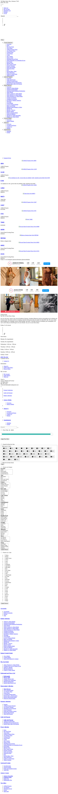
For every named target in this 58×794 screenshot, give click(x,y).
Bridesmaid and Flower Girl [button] (8, 673)
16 (11, 451)
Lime (6, 561)
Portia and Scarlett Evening (10, 768)
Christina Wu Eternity (9, 632)
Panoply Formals (8, 750)
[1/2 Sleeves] (5, 537)
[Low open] (5, 494)
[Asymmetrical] (4, 518)
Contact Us (6, 361)
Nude (6, 591)
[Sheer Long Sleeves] (5, 541)
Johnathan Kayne (8, 788)
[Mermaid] (4, 533)
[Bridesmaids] (7, 471)
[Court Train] (4, 521)
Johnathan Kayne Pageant (10, 708)
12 (50, 448)
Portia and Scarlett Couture (10, 711)
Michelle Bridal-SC (8, 669)
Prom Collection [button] (5, 727)
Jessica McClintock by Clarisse (11, 658)
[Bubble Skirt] (5, 483)
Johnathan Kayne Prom (9, 743)
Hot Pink (7, 579)
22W (40, 454)
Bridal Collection (8, 395)
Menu (2, 39)
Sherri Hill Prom (7, 757)
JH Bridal (6, 635)
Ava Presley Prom (8, 735)
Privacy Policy (7, 369)
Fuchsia (7, 581)
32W (27, 457)
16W (19, 454)
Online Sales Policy (8, 367)
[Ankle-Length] (4, 517)
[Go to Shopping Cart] (1, 4)
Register (6, 12)
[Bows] (4, 506)
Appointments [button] (7, 420)
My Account (7, 9)
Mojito (6, 556)
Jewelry (5, 614)
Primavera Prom (7, 753)
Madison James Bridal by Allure (11, 640)
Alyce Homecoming (8, 690)
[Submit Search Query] (17, 427)
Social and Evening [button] (5, 763)
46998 (2, 229)
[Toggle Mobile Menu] (1, 386)
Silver (6, 599)
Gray (6, 597)
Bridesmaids (7, 676)
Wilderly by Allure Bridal (10, 650)
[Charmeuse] (3, 510)
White (6, 600)
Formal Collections (8, 390)
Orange (7, 587)
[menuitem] (30, 8)
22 (29, 451)
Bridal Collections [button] (5, 618)
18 (17, 451)
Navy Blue (7, 570)
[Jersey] (3, 514)
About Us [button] (6, 408)
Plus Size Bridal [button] (5, 662)
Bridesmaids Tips (8, 780)
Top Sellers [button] (3, 783)
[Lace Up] (5, 492)
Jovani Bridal (7, 636)
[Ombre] (2, 500)
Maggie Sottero (7, 644)
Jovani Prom (7, 738)
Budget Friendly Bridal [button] (7, 653)
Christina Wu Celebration (10, 680)
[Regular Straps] (4, 545)
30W (20, 457)
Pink (6, 578)
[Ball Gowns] (5, 476)
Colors (5, 739)
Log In (5, 13)
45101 (2, 254)
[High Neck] (4, 526)
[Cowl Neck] (4, 524)
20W (33, 454)
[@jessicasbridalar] (10, 290)
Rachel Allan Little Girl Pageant (11, 724)
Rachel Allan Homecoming (10, 697)
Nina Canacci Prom (8, 749)
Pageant (5, 704)
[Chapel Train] (4, 519)
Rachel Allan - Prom (8, 756)
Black (6, 596)
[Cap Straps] (4, 544)
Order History (7, 375)
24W (48, 454)
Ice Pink (7, 576)
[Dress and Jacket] (5, 479)
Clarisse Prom (7, 737)
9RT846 (3, 238)
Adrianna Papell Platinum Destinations (13, 624)
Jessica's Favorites (8, 776)
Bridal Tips (6, 778)
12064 (2, 188)
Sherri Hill (6, 791)
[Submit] (17, 16)
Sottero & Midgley (8, 647)
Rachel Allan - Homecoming (10, 695)
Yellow (7, 555)
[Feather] (3, 513)
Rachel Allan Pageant (9, 712)
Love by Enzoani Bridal (9, 638)
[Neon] (2, 499)
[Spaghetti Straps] (4, 546)
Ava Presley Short (8, 691)
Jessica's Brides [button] (7, 400)
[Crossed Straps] (5, 491)
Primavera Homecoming (9, 698)
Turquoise (7, 564)
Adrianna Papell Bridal (9, 623)
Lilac (6, 573)
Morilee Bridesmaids (9, 681)
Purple (6, 572)
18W (26, 454)
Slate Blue (7, 567)
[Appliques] (4, 503)
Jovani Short (7, 693)
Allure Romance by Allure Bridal (11, 629)
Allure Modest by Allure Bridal (11, 628)
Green (6, 559)
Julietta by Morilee (8, 667)
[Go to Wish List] (2, 4)
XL (11, 459)
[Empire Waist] (4, 532)
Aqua (6, 562)
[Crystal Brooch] (4, 507)
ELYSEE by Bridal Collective (11, 634)
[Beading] (4, 505)
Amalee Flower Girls (9, 679)
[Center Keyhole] (5, 486)
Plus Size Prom (7, 731)
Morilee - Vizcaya (8, 643)
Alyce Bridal (7, 656)
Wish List (6, 8)
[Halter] (4, 525)
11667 (2, 205)
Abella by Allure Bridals (9, 621)
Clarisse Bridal (7, 657)
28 (47, 451)
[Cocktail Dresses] (7, 473)
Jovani (5, 790)
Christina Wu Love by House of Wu (12, 666)
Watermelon (8, 582)
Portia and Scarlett (8, 751)
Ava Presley (6, 787)
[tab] (30, 400)
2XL (17, 459)
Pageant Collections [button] (6, 701)
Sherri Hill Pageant (8, 714)
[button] (8, 42)
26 (41, 451)
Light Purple (8, 575)
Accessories (6, 611)
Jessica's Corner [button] (5, 773)
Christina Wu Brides (8, 631)
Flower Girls (7, 677)
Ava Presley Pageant (8, 707)
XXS (35, 457)
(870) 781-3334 (4, 357)
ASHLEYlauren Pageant (10, 705)
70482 (2, 222)
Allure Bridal (7, 625)
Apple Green (8, 558)
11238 (2, 172)
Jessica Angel (7, 742)
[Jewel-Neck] (4, 527)
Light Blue (7, 565)
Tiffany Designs (7, 760)
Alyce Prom (6, 732)
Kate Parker (6, 746)
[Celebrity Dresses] (5, 484)
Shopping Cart (7, 10)
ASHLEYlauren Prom (9, 734)
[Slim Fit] (4, 534)
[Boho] (5, 478)
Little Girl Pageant (8, 393)
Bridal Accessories (8, 613)
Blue (6, 569)
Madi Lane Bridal (8, 639)
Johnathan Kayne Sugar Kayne (11, 722)
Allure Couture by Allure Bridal (11, 627)
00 (12, 448)
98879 (2, 196)
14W (12, 454)
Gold (6, 593)
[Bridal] (7, 470)
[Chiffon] (3, 511)
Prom (5, 730)
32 (5, 454)
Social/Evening (7, 766)
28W (13, 457)
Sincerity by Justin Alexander (11, 648)
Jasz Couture (7, 741)
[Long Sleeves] (5, 540)
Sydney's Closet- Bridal (9, 670)
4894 (2, 163)
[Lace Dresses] (5, 480)
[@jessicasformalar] (9, 263)
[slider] (51, 434)
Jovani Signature (8, 710)
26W (6, 457)
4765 (2, 213)
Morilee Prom (7, 747)
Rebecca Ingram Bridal (9, 646)
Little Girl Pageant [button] (5, 717)
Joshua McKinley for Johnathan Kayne (13, 745)
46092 (2, 245)
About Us (6, 366)
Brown (7, 594)
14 (5, 451)
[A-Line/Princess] (4, 530)
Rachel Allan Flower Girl (10, 683)
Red (6, 585)
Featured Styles (7, 158)
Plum (6, 584)
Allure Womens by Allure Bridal (11, 664)
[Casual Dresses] (7, 472)
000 (6, 448)
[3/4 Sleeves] (5, 538)
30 (53, 451)
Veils (5, 615)
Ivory (6, 590)
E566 (2, 180)
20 (23, 451)
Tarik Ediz (6, 770)
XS (42, 457)
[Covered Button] (5, 490)
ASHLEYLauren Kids (9, 721)
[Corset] (5, 487)
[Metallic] (2, 498)
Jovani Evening (7, 767)
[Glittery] (2, 497)
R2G (5, 754)
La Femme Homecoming (10, 694)
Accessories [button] (3, 608)
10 (44, 448)
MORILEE (6, 642)
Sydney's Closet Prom (9, 758)
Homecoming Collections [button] (7, 686)
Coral (6, 588)
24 (35, 451)
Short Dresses (7, 689)
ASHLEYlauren (7, 786)
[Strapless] (4, 548)
